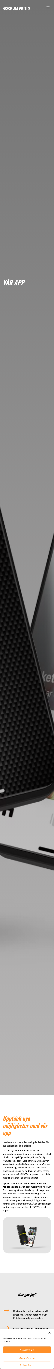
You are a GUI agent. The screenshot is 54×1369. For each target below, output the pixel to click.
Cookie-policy (25, 1365)
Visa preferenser (27, 1358)
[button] (49, 1332)
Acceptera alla (27, 1349)
